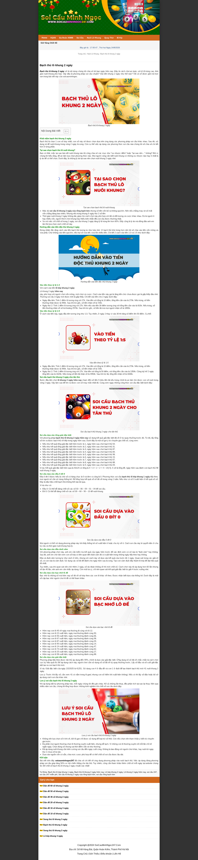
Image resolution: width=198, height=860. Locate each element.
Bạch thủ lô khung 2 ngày (56, 65)
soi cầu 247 (152, 772)
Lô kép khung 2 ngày (114, 772)
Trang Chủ (82, 854)
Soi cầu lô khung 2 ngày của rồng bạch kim (76, 774)
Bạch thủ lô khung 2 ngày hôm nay (89, 772)
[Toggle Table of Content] (65, 131)
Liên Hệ (117, 854)
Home (44, 38)
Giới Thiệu (93, 854)
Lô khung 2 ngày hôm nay (135, 772)
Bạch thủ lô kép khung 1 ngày (60, 772)
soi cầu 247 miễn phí (48, 774)
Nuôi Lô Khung (93, 54)
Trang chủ (82, 54)
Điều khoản (106, 854)
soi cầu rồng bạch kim (105, 774)
